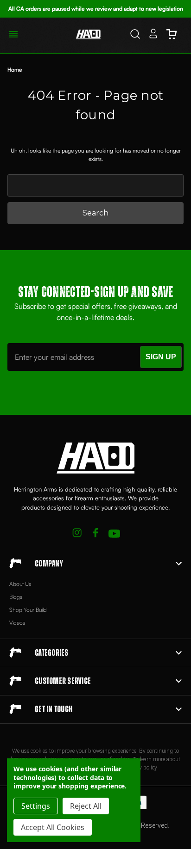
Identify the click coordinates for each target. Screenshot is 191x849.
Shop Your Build (28, 609)
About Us (20, 583)
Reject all (86, 806)
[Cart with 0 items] (171, 35)
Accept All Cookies (52, 827)
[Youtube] (114, 534)
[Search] (135, 35)
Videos (17, 622)
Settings (35, 806)
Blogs (15, 596)
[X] (77, 534)
